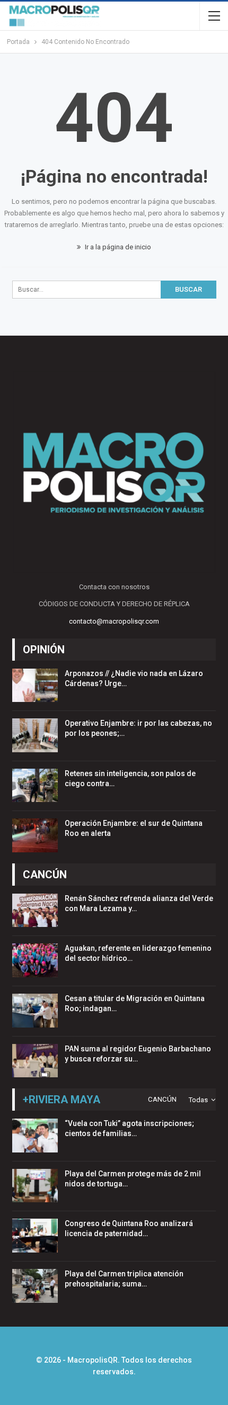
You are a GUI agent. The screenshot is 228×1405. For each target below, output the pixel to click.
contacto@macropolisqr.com (114, 621)
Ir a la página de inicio (117, 247)
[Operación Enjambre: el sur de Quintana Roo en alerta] (35, 835)
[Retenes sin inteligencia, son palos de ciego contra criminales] (35, 786)
